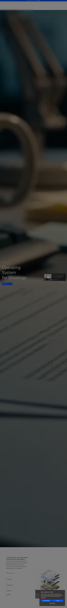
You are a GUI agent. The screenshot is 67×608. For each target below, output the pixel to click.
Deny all (58, 600)
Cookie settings (52, 603)
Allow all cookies (46, 600)
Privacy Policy (43, 597)
